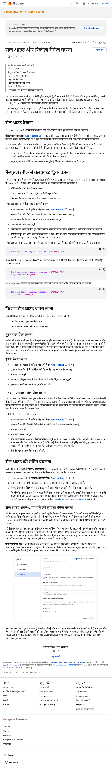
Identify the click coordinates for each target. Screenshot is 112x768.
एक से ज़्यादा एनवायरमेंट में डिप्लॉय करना (71, 499)
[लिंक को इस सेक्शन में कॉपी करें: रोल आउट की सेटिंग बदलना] (54, 462)
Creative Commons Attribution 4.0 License (66, 662)
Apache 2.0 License (11, 665)
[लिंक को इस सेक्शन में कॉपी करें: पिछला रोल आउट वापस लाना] (55, 309)
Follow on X (44, 696)
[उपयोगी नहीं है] (104, 43)
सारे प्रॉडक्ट (7, 744)
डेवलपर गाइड (8, 687)
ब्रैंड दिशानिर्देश (80, 704)
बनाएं (48, 42)
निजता (10, 755)
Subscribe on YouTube (48, 700)
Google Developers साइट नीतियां (65, 665)
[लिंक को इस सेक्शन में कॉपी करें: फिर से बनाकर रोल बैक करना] (49, 393)
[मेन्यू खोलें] (4, 3)
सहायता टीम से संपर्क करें (84, 687)
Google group (82, 696)
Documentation (13, 12)
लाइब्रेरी (5, 700)
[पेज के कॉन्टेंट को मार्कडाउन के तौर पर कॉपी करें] (17, 56)
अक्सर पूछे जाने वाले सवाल (85, 709)
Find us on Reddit (46, 691)
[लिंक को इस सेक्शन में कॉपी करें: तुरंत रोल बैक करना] (35, 335)
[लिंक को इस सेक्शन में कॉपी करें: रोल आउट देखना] (35, 123)
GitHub (6, 704)
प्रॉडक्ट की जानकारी (83, 700)
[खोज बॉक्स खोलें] (72, 3)
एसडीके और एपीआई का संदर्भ (13, 691)
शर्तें (4, 755)
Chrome (6, 731)
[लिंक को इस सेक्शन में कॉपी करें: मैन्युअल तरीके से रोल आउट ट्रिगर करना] (72, 172)
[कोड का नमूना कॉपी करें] (104, 249)
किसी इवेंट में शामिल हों (47, 704)
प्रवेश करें (105, 3)
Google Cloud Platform (13, 739)
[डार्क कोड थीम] (100, 249)
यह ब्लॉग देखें (44, 687)
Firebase (9, 42)
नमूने (5, 696)
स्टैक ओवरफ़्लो (81, 691)
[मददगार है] (100, 43)
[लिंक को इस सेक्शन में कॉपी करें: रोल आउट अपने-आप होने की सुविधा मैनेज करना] (75, 507)
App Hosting (36, 12)
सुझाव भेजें (99, 50)
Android (6, 726)
